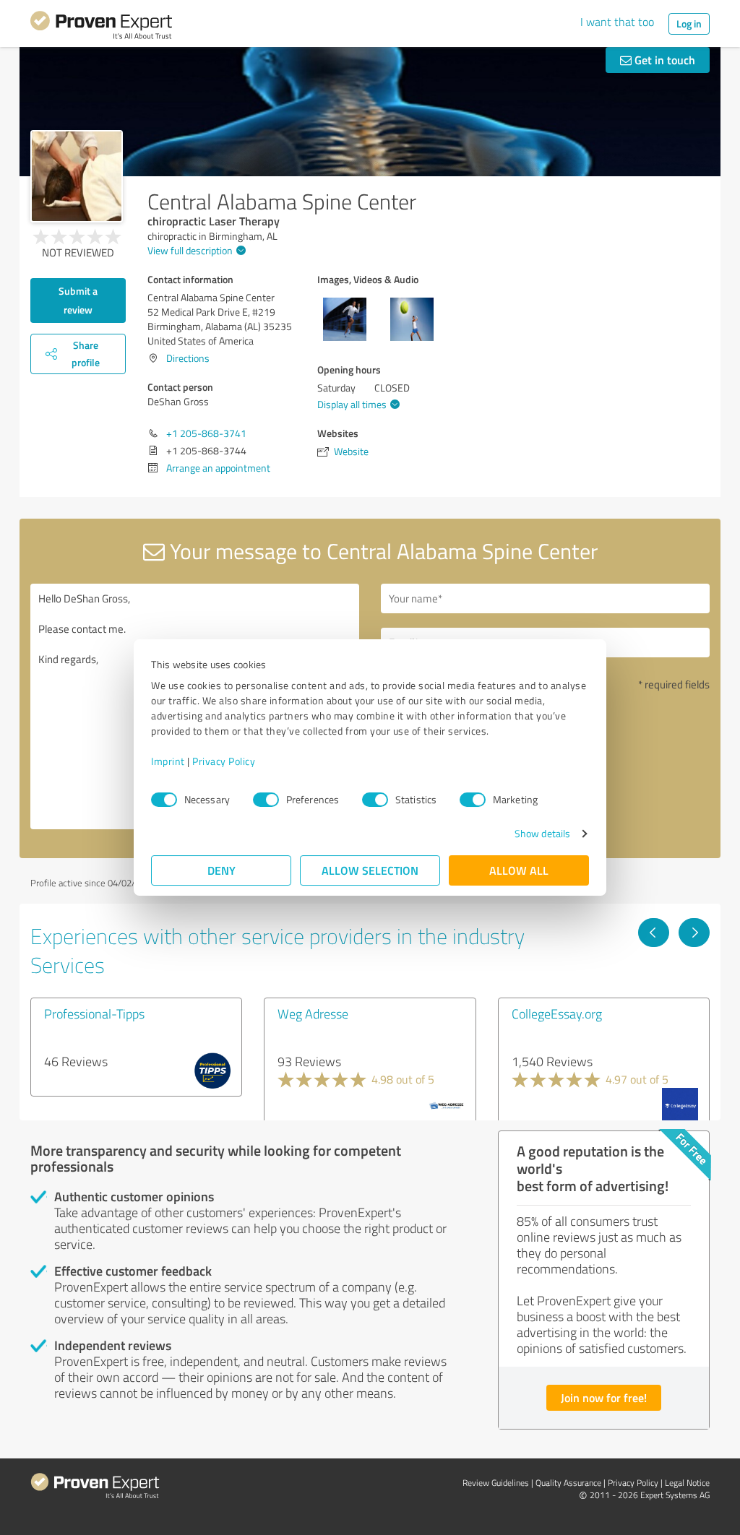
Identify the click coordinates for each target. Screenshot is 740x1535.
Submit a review (78, 300)
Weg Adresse (313, 1013)
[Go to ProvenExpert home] (101, 27)
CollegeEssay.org (557, 1013)
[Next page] (694, 932)
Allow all (518, 870)
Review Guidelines (495, 1482)
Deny (221, 870)
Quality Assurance (568, 1482)
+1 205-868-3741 (206, 433)
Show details (542, 833)
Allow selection (370, 870)
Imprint (168, 761)
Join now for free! (604, 1397)
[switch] (266, 799)
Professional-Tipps (94, 1013)
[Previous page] (653, 932)
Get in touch (663, 59)
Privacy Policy (223, 761)
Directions (188, 358)
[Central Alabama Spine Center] (76, 176)
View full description (190, 250)
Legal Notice (687, 1482)
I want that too (617, 22)
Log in (689, 23)
